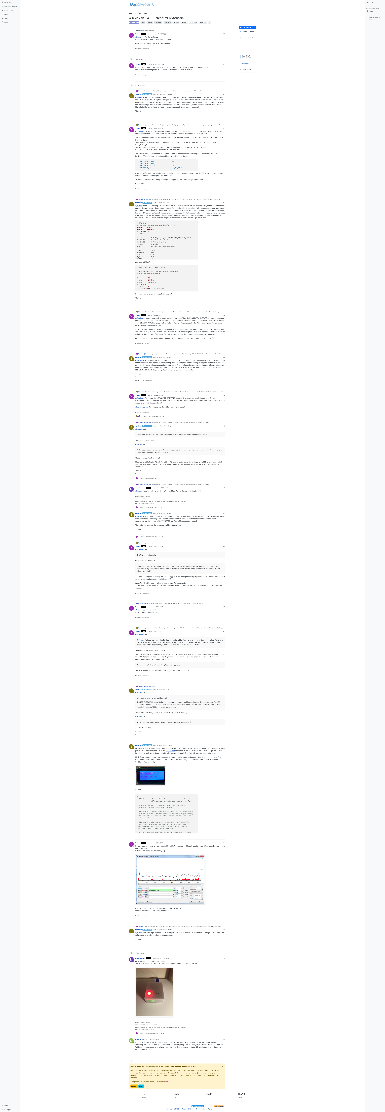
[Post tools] (223, 52)
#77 (224, 1039)
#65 (224, 395)
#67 (224, 488)
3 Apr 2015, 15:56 (164, 357)
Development (135, 22)
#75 (224, 929)
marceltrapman (140, 488)
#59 (224, 64)
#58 (224, 34)
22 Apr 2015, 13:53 (153, 1039)
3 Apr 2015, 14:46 (164, 202)
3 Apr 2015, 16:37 (162, 488)
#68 (224, 513)
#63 (224, 315)
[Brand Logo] (142, 4)
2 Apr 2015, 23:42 (164, 94)
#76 (224, 958)
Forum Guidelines (187, 1109)
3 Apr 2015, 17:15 (157, 631)
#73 (224, 745)
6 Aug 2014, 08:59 (158, 34)
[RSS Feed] (209, 22)
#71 (224, 631)
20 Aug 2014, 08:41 (158, 64)
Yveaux (137, 34)
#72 (224, 689)
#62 (224, 202)
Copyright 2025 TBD (172, 1109)
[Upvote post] (216, 52)
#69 (224, 546)
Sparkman (138, 94)
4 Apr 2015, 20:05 (164, 929)
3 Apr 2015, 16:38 (164, 513)
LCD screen (170, 751)
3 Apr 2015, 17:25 (164, 689)
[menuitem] (375, 2)
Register (134, 1086)
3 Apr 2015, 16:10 (157, 395)
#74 (224, 843)
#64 (224, 357)
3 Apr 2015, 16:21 (164, 426)
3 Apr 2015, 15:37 (157, 315)
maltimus (138, 1039)
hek (139, 30)
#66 (224, 426)
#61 (224, 128)
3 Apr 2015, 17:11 (157, 546)
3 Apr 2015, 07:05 (158, 128)
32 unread (245, 63)
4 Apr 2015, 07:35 (158, 843)
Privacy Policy (200, 1109)
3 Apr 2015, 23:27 (164, 745)
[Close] (222, 1066)
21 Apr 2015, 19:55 (163, 958)
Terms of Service (213, 1109)
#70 (224, 607)
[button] (10, 1105)
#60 (224, 94)
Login (141, 1086)
